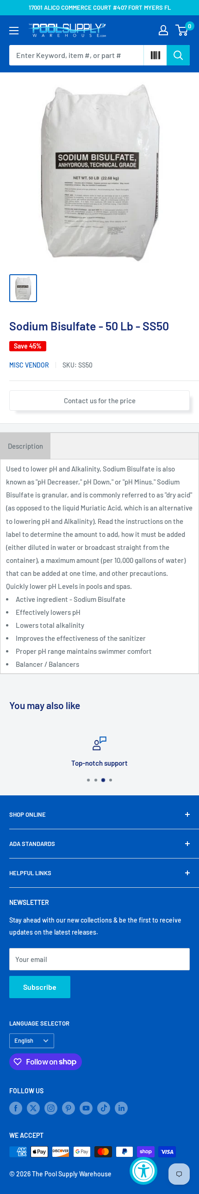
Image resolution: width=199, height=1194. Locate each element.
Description (25, 446)
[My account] (163, 30)
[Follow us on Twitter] (33, 1108)
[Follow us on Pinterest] (68, 1108)
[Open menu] (14, 30)
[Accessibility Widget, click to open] (143, 1171)
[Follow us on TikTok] (103, 1108)
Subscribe (39, 986)
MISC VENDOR (29, 365)
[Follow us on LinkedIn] (121, 1108)
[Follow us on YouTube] (86, 1108)
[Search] (178, 55)
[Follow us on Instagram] (50, 1108)
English (23, 1040)
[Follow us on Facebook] (15, 1108)
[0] (182, 30)
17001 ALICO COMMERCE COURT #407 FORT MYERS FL (100, 7)
